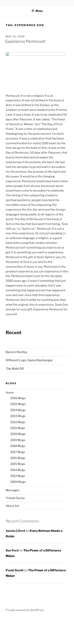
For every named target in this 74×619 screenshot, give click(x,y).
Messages (13, 490)
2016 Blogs (17, 458)
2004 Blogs (18, 482)
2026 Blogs (18, 398)
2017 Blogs (17, 452)
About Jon (12, 506)
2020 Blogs (18, 434)
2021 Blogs (17, 428)
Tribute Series (15, 498)
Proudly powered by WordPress (25, 610)
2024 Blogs (18, 410)
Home (10, 392)
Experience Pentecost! (25, 41)
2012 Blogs (17, 476)
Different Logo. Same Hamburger (29, 360)
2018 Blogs (17, 446)
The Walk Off (15, 368)
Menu (39, 10)
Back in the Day (16, 352)
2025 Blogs (18, 404)
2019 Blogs (17, 440)
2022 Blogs (17, 422)
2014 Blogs (17, 470)
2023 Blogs (18, 416)
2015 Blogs (17, 464)
